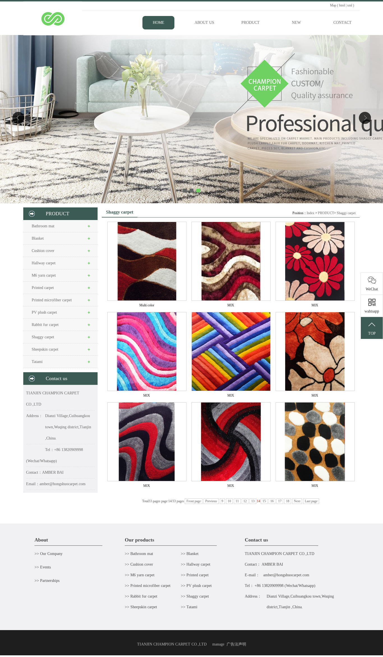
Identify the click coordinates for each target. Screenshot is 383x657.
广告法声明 (236, 644)
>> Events (42, 567)
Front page (193, 501)
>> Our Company (48, 554)
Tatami (37, 362)
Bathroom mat (43, 226)
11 (237, 501)
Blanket (38, 238)
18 (287, 501)
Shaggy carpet (43, 337)
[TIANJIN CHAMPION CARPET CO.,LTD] (52, 34)
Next (297, 501)
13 (253, 501)
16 (272, 501)
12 (245, 501)
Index (310, 213)
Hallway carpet (44, 263)
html (342, 5)
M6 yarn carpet (44, 275)
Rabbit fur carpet (45, 325)
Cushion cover (43, 251)
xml (349, 5)
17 (280, 501)
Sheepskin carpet (45, 349)
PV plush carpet (44, 312)
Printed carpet (43, 288)
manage (218, 644)
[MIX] (231, 261)
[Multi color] (146, 261)
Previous (211, 501)
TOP (372, 333)
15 (264, 501)
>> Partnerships (46, 581)
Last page (311, 501)
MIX (230, 305)
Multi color (146, 305)
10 (229, 501)
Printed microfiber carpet (52, 300)
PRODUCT (326, 213)
